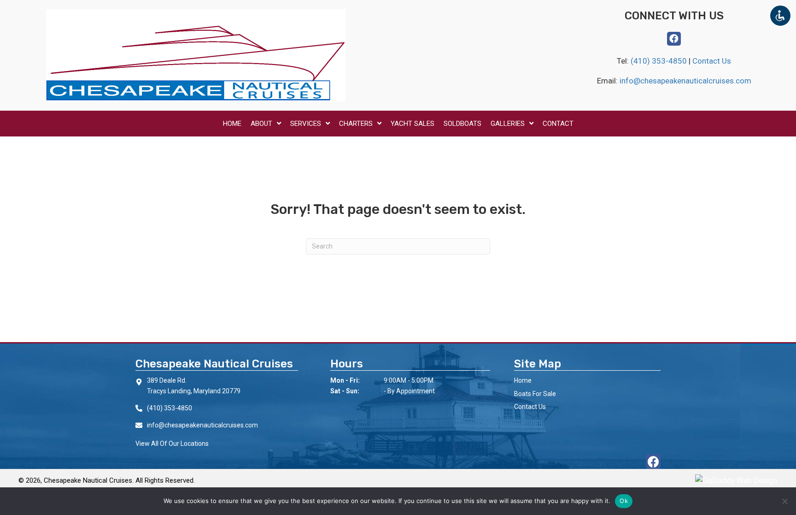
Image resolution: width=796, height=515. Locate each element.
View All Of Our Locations (172, 443)
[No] (784, 501)
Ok (624, 500)
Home (523, 380)
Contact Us (711, 60)
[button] (674, 39)
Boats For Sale (535, 393)
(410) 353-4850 (660, 60)
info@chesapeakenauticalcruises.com (685, 80)
